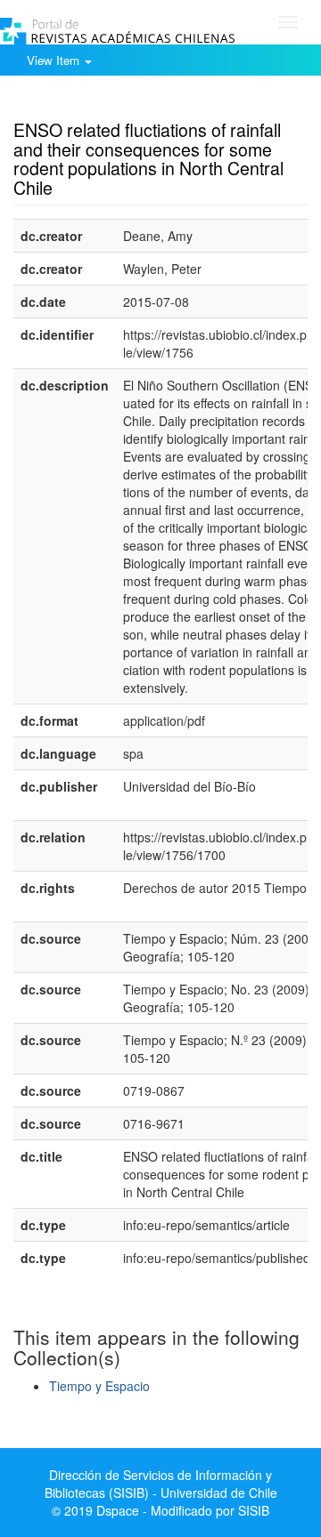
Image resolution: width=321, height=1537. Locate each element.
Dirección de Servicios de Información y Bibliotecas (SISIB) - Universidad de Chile (161, 1483)
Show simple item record (82, 102)
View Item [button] (55, 60)
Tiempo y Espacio (99, 1386)
